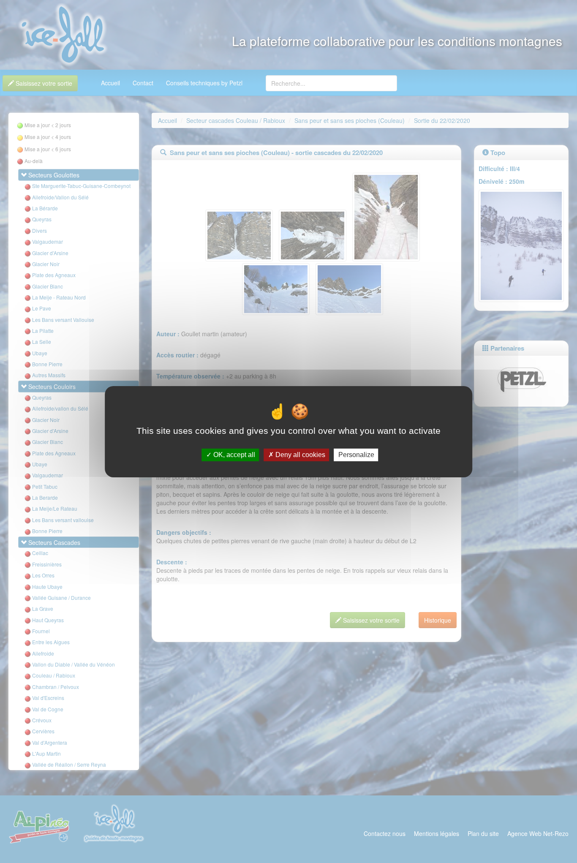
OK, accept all (233, 454)
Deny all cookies (299, 454)
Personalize (356, 454)
